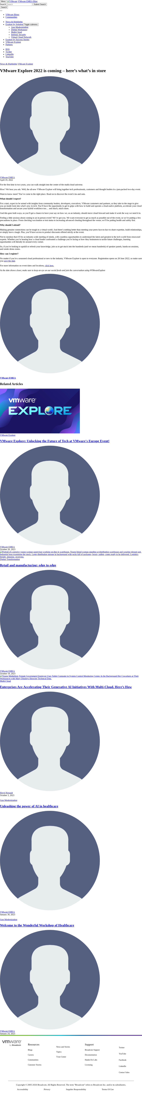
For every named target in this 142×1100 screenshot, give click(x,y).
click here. (49, 265)
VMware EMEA (7, 177)
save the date (9, 261)
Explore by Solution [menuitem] (14, 24)
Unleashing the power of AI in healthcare (29, 806)
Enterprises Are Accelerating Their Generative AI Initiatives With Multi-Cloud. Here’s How (66, 687)
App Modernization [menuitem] (19, 27)
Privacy (47, 1089)
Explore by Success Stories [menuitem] (17, 39)
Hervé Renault (6, 793)
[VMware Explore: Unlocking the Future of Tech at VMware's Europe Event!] (40, 432)
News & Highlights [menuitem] (14, 22)
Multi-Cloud (5, 681)
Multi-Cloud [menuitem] (16, 32)
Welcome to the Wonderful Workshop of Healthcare (37, 925)
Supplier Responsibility (76, 1089)
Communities (11, 17)
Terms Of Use (108, 1089)
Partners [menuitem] (9, 44)
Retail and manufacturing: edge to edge (28, 565)
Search (3, 4)
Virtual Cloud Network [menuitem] (21, 37)
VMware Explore (25, 64)
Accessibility (22, 1089)
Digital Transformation (10, 559)
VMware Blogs (12, 14)
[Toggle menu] (1, 10)
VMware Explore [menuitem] (13, 42)
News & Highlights (8, 64)
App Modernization (8, 800)
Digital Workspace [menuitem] (19, 29)
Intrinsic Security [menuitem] (18, 34)
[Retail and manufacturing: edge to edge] (71, 557)
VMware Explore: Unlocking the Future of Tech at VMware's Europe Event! (54, 441)
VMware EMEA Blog (27, 1)
